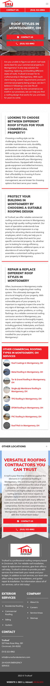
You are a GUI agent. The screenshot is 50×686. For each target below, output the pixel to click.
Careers (34, 607)
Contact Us (12, 10)
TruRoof (5, 640)
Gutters (8, 625)
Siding (8, 619)
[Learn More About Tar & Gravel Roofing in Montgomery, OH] (25, 381)
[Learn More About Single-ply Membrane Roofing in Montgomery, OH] (25, 390)
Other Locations (14, 446)
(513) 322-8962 (8, 651)
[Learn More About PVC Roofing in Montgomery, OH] (25, 416)
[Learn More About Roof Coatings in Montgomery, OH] (25, 363)
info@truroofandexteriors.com (16, 657)
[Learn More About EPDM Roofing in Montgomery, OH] (25, 408)
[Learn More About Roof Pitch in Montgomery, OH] (25, 425)
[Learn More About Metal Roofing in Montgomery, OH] (25, 372)
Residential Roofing (14, 606)
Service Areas (36, 612)
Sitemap (34, 618)
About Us (34, 602)
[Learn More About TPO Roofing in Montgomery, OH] (25, 399)
